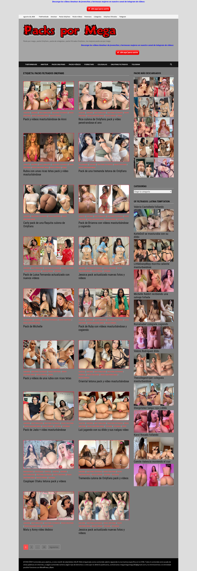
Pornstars (88, 17)
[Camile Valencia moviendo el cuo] (154, 474)
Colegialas (97, 17)
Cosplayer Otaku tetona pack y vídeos (44, 481)
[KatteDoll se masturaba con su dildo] (154, 250)
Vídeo (124, 426)
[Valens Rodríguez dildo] (154, 364)
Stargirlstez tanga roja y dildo (150, 408)
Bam (52, 567)
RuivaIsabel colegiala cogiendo (151, 324)
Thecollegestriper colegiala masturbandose (149, 379)
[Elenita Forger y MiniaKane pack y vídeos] (144, 168)
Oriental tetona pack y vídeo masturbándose (104, 381)
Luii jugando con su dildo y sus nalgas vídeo (103, 429)
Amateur (54, 17)
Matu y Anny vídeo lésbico (38, 529)
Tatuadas (66, 426)
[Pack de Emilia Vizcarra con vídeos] (164, 127)
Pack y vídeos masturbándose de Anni (44, 119)
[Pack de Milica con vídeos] (144, 147)
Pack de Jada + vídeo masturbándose (44, 429)
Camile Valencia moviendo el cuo (152, 461)
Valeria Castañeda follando (149, 206)
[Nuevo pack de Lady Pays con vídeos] (164, 147)
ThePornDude (43, 17)
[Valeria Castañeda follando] (154, 220)
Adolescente (28, 471)
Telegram (122, 17)
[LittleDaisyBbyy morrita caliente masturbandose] (154, 280)
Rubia (119, 116)
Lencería (34, 113)
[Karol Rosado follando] (154, 448)
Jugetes (26, 113)
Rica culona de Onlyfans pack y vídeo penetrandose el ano (100, 121)
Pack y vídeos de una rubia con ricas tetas (47, 378)
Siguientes (53, 547)
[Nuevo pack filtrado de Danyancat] (164, 87)
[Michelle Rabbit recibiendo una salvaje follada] (154, 310)
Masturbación (45, 113)
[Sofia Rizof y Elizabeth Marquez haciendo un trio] (144, 127)
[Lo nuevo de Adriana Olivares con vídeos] (144, 107)
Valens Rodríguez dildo (146, 351)
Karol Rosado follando (146, 434)
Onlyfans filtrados (110, 17)
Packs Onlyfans (64, 17)
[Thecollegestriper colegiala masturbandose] (154, 394)
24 (44, 547)
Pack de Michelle (32, 326)
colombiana (83, 164)
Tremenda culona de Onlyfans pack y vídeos (103, 478)
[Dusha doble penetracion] (164, 168)
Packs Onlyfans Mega (40, 116)
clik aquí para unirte (100, 9)
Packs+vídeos (77, 17)
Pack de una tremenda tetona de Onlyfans (103, 171)
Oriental (82, 375)
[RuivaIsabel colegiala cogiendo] (154, 337)
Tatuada (120, 219)
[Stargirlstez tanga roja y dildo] (154, 421)
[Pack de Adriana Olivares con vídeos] (164, 107)
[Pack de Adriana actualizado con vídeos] (144, 87)
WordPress (44, 567)
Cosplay (82, 372)
